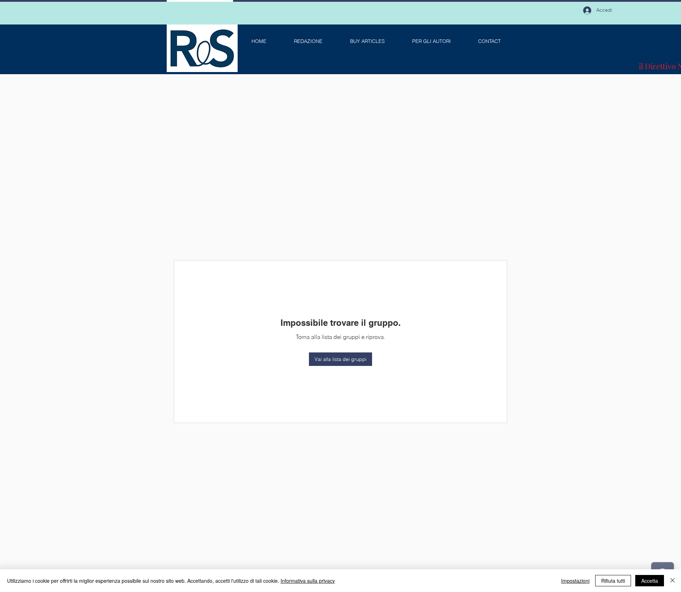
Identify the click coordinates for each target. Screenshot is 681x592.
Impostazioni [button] (575, 580)
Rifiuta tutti (613, 580)
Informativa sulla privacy (308, 580)
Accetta (649, 580)
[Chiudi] (672, 580)
